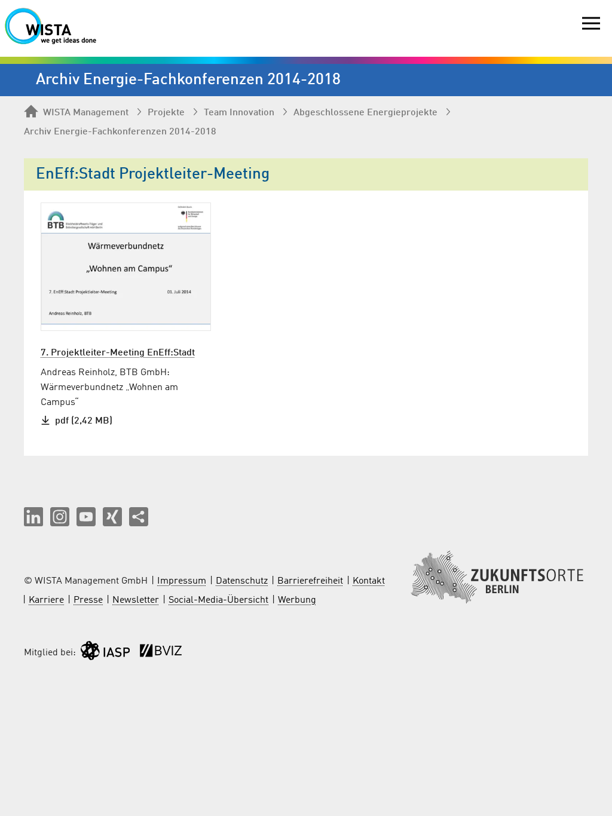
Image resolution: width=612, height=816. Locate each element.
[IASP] (105, 653)
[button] (33, 517)
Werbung (297, 600)
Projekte (166, 113)
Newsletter (135, 600)
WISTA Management (85, 113)
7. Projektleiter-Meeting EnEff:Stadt (118, 353)
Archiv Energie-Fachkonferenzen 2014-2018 (120, 132)
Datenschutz (242, 581)
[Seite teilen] (139, 517)
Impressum (181, 581)
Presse (88, 600)
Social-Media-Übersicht (218, 600)
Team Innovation (239, 113)
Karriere (46, 600)
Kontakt (369, 581)
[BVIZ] (160, 653)
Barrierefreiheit (310, 581)
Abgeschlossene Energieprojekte (365, 113)
